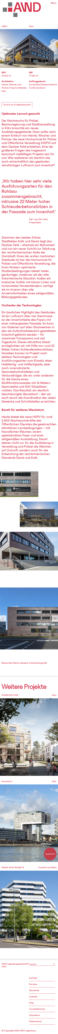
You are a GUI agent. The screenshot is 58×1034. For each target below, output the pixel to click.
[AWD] (22, 9)
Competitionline (37, 1009)
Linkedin (33, 997)
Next (55, 618)
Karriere (33, 984)
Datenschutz (35, 1022)
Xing (31, 1003)
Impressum (34, 1015)
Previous (3, 618)
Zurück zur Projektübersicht (17, 105)
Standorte (34, 991)
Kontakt (33, 978)
